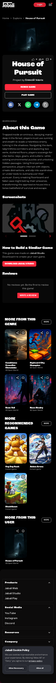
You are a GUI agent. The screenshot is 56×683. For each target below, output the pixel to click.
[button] (16, 344)
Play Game (28, 95)
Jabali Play (11, 598)
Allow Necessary (16, 668)
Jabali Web (11, 588)
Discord (10, 623)
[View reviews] (47, 59)
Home (5, 18)
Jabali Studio (13, 593)
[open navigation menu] (50, 4)
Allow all (39, 668)
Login (39, 5)
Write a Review (28, 295)
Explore (17, 18)
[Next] (50, 236)
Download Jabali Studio (19, 264)
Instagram (11, 618)
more (46, 322)
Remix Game (28, 87)
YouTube (10, 613)
